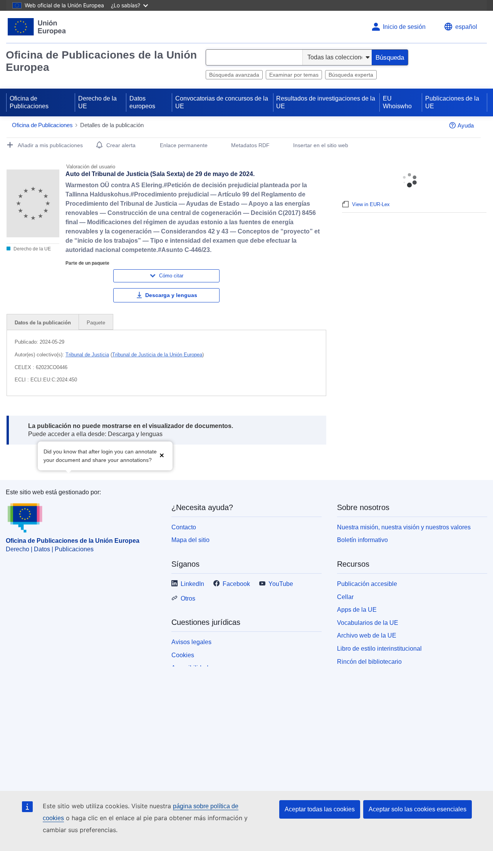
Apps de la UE (357, 609)
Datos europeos (142, 102)
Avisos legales (191, 642)
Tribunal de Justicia (87, 355)
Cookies (182, 655)
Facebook (236, 584)
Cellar (345, 597)
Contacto (183, 527)
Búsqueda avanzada (234, 75)
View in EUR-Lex (371, 204)
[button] (162, 455)
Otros (188, 598)
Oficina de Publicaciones (29, 102)
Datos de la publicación (43, 323)
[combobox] (254, 57)
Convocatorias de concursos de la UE (221, 102)
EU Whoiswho (397, 102)
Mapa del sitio (190, 540)
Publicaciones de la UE (452, 102)
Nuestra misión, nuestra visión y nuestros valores (404, 527)
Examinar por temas (294, 75)
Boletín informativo (362, 540)
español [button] (466, 26)
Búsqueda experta (351, 75)
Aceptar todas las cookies (320, 809)
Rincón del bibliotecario (369, 661)
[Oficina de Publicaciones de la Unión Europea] (36, 26)
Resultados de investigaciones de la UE (325, 102)
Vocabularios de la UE (367, 622)
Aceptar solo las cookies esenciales (417, 809)
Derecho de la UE (97, 102)
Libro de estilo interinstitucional (379, 648)
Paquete (96, 323)
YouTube (280, 584)
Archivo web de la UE (366, 635)
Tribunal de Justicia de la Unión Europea (157, 355)
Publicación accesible (367, 584)
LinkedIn (192, 584)
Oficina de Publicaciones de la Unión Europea (101, 61)
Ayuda (466, 125)
